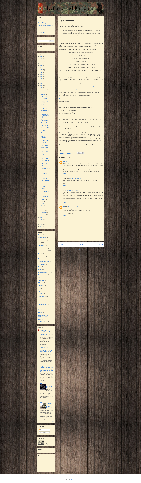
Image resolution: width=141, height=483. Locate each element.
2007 (41, 226)
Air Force (40, 258)
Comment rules (42, 32)
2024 (41, 61)
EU (39, 288)
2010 (41, 219)
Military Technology (43, 250)
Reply (64, 173)
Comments (43, 432)
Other (64, 150)
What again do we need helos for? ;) (45, 115)
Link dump (40, 299)
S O (60, 98)
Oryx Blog (42, 402)
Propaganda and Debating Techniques (45, 124)
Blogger (73, 479)
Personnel (40, 285)
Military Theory (42, 237)
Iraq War (40, 312)
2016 (41, 78)
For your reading (45, 151)
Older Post (100, 244)
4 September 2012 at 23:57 (73, 206)
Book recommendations (44, 29)
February (43, 212)
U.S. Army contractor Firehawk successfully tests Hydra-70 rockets (46, 333)
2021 (41, 67)
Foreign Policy (41, 245)
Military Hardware (42, 240)
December (44, 89)
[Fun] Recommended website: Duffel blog (45, 167)
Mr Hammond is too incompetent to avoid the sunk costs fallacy (81, 86)
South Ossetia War (43, 321)
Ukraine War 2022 (42, 304)
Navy (39, 269)
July (42, 201)
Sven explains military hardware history (43, 315)
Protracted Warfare (43, 133)
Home (81, 244)
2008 (41, 224)
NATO (39, 253)
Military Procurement (43, 261)
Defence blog (43, 330)
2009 (41, 222)
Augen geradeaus (45, 347)
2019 (41, 72)
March (43, 210)
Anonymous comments (44, 177)
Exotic (39, 319)
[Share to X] (80, 153)
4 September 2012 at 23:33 (72, 190)
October (43, 94)
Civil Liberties (41, 264)
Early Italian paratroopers (45, 107)
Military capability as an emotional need (45, 129)
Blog (39, 277)
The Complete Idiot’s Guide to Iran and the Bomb (45, 100)
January (43, 214)
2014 (41, 83)
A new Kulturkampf (44, 119)
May (42, 205)
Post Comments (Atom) (84, 249)
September (44, 96)
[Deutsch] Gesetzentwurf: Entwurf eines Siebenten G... (45, 190)
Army (39, 234)
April (42, 208)
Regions (40, 293)
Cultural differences (44, 195)
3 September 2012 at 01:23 (75, 178)
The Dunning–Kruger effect (45, 157)
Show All (52, 421)
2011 (41, 217)
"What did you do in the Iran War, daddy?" (49, 386)
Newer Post (62, 244)
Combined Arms (45, 104)
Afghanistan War (42, 291)
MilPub (42, 383)
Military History (42, 248)
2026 (41, 56)
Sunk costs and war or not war (81, 89)
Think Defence (44, 366)
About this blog (42, 23)
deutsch (40, 309)
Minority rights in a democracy (45, 111)
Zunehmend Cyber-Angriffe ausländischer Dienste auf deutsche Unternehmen (46, 350)
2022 (41, 65)
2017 (41, 76)
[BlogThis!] (79, 153)
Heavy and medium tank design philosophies (45, 138)
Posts (41, 430)
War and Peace (42, 256)
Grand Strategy (42, 296)
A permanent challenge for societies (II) (45, 144)
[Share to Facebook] (82, 153)
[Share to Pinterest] (83, 153)
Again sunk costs (45, 182)
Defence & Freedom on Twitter (46, 49)
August (43, 199)
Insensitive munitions (44, 185)
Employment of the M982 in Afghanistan (45, 162)
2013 (41, 85)
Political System (42, 307)
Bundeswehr (41, 280)
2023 (41, 63)
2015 (41, 81)
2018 (41, 74)
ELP (85, 39)
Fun (39, 267)
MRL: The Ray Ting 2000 (44, 148)
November (44, 92)
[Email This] (77, 153)
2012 (41, 87)
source (78, 39)
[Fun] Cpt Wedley (45, 180)
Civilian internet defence (45, 154)
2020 (41, 70)
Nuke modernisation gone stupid (45, 173)
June (42, 203)
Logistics (40, 301)
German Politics (42, 275)
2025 (41, 58)
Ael (64, 161)
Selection (40, 283)
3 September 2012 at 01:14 (71, 161)
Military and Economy (43, 272)
